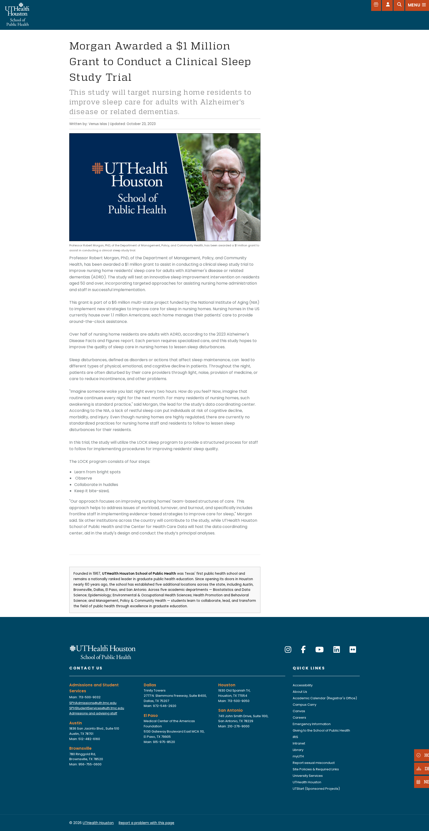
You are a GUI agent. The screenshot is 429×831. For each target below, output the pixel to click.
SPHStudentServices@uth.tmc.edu (96, 708)
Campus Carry (304, 704)
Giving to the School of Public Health (321, 730)
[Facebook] (303, 649)
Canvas (299, 711)
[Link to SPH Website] (102, 652)
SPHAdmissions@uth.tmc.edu (92, 702)
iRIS (295, 737)
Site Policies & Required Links (316, 769)
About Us (300, 691)
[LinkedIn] (336, 649)
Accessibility (303, 685)
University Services (308, 775)
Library (298, 749)
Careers (299, 717)
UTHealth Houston (307, 782)
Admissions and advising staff (93, 713)
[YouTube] (319, 649)
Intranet (299, 743)
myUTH (298, 756)
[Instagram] (288, 649)
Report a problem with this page (146, 822)
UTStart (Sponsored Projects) (316, 788)
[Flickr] (353, 649)
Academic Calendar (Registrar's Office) (325, 698)
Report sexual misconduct (314, 762)
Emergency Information (312, 724)
